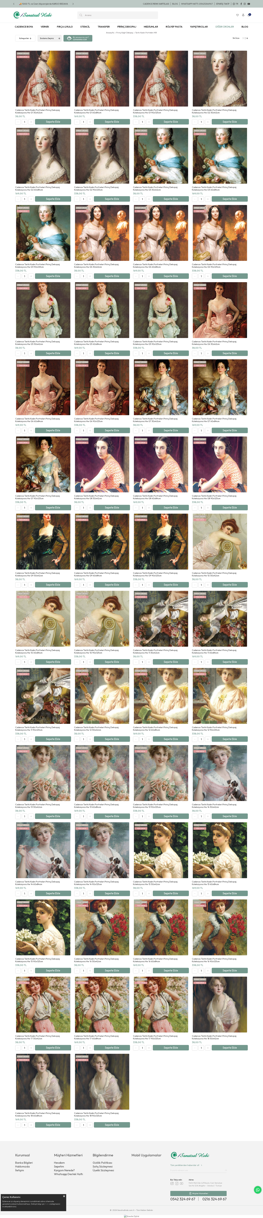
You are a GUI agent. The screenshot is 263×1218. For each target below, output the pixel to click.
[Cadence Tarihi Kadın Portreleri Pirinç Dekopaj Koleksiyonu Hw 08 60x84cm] (161, 464)
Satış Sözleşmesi (103, 1166)
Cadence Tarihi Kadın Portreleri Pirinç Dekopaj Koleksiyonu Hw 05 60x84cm (96, 342)
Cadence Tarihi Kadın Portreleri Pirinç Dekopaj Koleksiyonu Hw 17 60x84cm (96, 1037)
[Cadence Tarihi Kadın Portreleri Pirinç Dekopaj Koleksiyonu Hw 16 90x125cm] (220, 927)
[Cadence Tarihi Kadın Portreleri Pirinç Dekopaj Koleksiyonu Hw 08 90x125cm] (220, 464)
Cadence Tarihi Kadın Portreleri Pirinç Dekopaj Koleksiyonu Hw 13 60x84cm (96, 805)
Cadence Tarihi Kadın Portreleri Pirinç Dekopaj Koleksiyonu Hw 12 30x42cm (96, 728)
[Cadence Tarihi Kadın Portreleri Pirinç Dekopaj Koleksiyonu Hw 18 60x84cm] (43, 1082)
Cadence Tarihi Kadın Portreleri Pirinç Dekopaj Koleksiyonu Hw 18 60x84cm (37, 1114)
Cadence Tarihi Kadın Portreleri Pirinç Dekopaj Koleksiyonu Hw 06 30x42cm (214, 342)
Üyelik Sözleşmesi (103, 1170)
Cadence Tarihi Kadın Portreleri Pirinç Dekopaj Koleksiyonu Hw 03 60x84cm (214, 188)
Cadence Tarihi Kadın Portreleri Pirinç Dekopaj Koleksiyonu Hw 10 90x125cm (96, 651)
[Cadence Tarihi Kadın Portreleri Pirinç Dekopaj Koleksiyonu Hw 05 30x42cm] (43, 310)
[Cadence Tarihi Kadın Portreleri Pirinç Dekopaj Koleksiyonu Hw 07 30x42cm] (161, 387)
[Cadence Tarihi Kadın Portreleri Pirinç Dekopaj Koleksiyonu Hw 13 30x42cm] (43, 773)
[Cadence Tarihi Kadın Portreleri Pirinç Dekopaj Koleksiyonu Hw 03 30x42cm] (161, 156)
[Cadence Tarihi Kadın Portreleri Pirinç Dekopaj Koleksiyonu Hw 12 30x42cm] (102, 696)
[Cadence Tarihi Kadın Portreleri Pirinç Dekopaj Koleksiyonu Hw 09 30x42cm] (43, 542)
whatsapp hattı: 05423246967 (197, 3)
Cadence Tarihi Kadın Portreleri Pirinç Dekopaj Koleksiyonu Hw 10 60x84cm (37, 651)
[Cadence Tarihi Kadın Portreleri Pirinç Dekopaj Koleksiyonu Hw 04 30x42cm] (102, 233)
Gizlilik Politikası (102, 1162)
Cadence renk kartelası (156, 3)
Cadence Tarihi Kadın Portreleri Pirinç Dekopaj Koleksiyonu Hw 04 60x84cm (155, 265)
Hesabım (59, 1162)
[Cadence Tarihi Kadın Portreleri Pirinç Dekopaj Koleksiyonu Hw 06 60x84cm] (43, 387)
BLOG (175, 3)
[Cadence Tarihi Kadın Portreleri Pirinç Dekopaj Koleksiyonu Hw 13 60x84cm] (102, 773)
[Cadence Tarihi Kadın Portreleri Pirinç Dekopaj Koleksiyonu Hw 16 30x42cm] (102, 927)
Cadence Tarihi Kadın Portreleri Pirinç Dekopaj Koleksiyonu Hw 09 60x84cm (96, 574)
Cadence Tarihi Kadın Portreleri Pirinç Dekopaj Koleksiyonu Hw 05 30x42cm (37, 342)
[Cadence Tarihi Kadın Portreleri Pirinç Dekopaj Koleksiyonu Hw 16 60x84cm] (161, 927)
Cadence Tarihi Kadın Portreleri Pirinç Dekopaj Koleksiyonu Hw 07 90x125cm (37, 497)
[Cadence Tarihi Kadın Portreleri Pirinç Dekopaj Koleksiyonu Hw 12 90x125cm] (220, 696)
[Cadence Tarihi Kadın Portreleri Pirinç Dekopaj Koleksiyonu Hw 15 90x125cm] (43, 927)
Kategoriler (24, 38)
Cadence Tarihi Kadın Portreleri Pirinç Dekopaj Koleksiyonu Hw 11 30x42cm (155, 651)
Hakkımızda (22, 1166)
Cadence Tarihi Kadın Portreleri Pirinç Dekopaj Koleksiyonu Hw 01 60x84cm (96, 111)
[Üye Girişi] (243, 15)
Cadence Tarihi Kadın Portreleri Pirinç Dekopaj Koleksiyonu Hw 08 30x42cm (96, 497)
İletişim (19, 1170)
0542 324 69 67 (182, 1199)
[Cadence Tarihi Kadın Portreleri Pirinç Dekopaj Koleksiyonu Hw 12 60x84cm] (161, 696)
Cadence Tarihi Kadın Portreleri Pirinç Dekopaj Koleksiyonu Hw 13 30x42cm (37, 805)
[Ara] (81, 15)
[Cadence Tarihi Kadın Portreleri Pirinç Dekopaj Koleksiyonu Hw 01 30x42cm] (43, 79)
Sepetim (59, 1166)
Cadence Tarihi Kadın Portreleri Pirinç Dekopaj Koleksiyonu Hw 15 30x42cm (155, 883)
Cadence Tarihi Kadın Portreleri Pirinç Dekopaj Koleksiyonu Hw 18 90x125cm (96, 1114)
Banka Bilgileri (24, 1162)
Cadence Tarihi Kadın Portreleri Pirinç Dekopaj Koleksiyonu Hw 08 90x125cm (214, 497)
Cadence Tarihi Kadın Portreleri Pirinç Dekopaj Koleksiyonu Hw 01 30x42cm (37, 111)
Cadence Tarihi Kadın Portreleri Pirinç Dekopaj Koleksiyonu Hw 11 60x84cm (214, 651)
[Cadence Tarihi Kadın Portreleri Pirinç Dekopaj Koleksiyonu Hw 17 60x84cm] (102, 1004)
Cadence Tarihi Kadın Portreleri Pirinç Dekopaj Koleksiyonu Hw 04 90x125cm (214, 265)
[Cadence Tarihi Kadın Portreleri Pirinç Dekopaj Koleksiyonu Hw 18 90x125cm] (102, 1082)
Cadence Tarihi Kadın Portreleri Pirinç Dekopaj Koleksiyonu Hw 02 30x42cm (214, 111)
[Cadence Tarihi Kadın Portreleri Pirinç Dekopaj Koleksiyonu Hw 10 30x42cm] (220, 542)
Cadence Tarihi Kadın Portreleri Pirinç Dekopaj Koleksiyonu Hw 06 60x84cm (37, 420)
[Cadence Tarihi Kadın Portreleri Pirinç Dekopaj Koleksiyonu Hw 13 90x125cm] (161, 773)
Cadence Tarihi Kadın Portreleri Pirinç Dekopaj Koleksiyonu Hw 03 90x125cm (37, 265)
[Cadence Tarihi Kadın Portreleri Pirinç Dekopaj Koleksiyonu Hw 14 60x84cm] (43, 850)
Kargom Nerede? (64, 1170)
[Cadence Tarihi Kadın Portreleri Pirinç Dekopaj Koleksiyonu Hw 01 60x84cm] (102, 79)
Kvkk (47, 1204)
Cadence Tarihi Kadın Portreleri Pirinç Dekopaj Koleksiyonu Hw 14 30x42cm (214, 805)
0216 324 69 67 (214, 1199)
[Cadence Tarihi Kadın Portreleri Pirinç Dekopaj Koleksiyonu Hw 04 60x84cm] (161, 233)
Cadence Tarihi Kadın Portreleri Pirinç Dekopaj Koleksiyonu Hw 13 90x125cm (155, 805)
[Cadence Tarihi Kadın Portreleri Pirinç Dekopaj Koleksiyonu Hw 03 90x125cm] (43, 233)
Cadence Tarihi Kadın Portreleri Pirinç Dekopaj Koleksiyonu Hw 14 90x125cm (96, 883)
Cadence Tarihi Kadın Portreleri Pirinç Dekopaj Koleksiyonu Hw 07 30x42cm (155, 420)
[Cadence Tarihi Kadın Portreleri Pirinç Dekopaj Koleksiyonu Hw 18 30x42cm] (220, 1004)
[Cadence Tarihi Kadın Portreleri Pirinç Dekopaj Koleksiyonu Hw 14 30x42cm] (220, 773)
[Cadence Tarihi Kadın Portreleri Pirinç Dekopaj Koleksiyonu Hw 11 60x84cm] (220, 619)
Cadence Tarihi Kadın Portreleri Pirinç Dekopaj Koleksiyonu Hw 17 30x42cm (37, 1037)
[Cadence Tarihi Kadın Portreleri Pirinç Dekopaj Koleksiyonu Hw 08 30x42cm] (102, 464)
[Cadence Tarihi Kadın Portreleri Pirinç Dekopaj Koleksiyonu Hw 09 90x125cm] (161, 542)
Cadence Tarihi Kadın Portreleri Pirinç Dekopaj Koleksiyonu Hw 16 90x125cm (214, 960)
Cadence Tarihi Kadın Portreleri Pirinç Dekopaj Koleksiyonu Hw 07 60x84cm (214, 420)
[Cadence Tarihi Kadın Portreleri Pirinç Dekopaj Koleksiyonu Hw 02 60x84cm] (43, 156)
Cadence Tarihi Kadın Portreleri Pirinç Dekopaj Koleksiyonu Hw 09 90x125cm (155, 574)
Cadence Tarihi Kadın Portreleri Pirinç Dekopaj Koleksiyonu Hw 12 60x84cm (155, 728)
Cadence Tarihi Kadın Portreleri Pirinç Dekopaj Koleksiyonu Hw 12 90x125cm (214, 728)
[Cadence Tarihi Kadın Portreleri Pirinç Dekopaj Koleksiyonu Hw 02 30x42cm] (220, 79)
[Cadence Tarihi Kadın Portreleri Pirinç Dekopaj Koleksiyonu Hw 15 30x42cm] (161, 850)
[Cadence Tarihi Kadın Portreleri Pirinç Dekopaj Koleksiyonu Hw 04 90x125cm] (220, 233)
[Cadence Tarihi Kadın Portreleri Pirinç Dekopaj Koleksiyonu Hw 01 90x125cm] (161, 79)
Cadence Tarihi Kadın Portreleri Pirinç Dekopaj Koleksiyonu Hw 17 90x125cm (155, 1037)
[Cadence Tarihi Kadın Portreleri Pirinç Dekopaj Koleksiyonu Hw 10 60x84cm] (43, 619)
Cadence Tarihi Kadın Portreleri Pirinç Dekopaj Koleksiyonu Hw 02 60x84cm (37, 188)
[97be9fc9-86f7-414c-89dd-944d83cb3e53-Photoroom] (190, 1156)
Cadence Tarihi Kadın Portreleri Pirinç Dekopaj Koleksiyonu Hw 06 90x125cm (96, 420)
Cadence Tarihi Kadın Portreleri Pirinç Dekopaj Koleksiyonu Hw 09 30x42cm (37, 574)
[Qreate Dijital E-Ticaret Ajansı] (131, 1216)
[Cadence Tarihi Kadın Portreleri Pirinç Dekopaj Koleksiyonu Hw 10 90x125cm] (102, 619)
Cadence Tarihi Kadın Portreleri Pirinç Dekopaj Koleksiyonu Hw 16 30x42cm (96, 960)
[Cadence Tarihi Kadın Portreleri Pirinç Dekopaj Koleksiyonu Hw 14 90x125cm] (102, 850)
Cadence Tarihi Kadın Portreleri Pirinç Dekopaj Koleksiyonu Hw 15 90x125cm (37, 960)
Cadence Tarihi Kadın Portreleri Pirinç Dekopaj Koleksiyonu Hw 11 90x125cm (37, 728)
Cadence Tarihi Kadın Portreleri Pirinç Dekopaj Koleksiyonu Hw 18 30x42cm (214, 1037)
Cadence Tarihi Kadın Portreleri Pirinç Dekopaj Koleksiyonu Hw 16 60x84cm (155, 960)
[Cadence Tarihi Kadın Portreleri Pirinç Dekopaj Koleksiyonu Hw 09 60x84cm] (102, 542)
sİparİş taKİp (223, 3)
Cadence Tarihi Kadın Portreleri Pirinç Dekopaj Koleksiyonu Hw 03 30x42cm (155, 188)
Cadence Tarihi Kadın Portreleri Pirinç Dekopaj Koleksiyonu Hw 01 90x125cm (155, 111)
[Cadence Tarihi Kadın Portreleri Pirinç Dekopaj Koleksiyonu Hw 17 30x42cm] (43, 1004)
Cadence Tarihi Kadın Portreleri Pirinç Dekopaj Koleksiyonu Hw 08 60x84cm (155, 497)
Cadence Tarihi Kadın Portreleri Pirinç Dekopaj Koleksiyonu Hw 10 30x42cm (214, 574)
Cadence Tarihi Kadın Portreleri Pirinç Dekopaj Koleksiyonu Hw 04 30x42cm (96, 265)
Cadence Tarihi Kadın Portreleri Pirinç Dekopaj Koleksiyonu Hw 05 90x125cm (155, 342)
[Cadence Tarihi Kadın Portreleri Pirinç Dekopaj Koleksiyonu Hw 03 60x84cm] (220, 156)
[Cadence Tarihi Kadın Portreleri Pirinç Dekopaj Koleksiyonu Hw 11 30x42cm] (161, 619)
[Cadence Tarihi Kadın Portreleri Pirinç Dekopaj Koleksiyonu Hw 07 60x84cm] (220, 387)
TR (237, 3)
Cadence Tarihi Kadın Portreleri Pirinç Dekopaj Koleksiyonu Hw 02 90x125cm (96, 188)
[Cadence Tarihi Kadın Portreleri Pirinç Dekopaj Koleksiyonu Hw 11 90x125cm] (43, 696)
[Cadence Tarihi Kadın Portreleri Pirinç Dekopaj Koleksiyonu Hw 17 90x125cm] (161, 1004)
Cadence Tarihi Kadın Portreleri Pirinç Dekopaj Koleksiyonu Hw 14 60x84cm (37, 883)
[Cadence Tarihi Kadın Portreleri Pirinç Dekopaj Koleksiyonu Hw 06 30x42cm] (220, 310)
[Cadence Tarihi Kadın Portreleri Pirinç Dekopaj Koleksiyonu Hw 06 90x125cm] (102, 387)
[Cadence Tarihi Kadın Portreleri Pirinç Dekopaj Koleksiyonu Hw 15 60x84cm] (220, 850)
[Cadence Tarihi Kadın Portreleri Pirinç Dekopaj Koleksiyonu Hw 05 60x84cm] (102, 310)
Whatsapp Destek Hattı (68, 1174)
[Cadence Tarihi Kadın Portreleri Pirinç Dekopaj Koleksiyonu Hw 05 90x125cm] (161, 310)
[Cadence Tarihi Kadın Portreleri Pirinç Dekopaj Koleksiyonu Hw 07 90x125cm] (43, 464)
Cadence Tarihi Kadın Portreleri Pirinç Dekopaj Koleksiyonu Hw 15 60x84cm (214, 883)
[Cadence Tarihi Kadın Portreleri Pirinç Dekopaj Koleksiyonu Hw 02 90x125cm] (102, 156)
